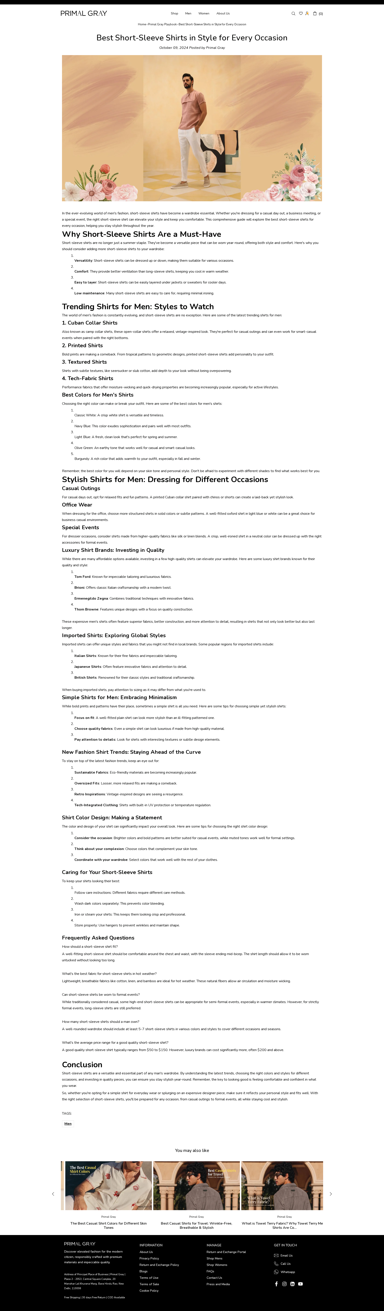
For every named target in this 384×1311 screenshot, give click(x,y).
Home (142, 24)
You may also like (192, 1150)
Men (188, 13)
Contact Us (214, 1278)
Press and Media (218, 1284)
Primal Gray (84, 13)
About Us (223, 13)
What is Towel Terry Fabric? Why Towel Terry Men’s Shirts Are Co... (280, 1225)
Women (203, 13)
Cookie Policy (149, 1291)
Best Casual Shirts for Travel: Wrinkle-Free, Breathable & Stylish (192, 1225)
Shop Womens (217, 1265)
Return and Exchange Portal (226, 1252)
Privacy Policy (149, 1258)
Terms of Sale (149, 1284)
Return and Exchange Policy (159, 1265)
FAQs (210, 1271)
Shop (174, 13)
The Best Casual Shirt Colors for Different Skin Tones (104, 1225)
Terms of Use (149, 1278)
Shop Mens (214, 1258)
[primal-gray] (301, 13)
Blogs (144, 1271)
